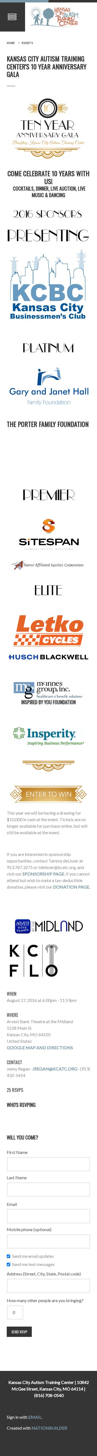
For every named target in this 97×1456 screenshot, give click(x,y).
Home (11, 43)
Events (27, 43)
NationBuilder (49, 1427)
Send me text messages (35, 1264)
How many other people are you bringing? (45, 1300)
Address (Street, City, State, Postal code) (44, 1273)
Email (12, 1204)
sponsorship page (43, 873)
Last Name (17, 1177)
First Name (17, 1152)
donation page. (71, 886)
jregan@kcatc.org (54, 1068)
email (34, 1417)
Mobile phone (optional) (29, 1229)
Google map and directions (40, 1047)
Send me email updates (34, 1256)
